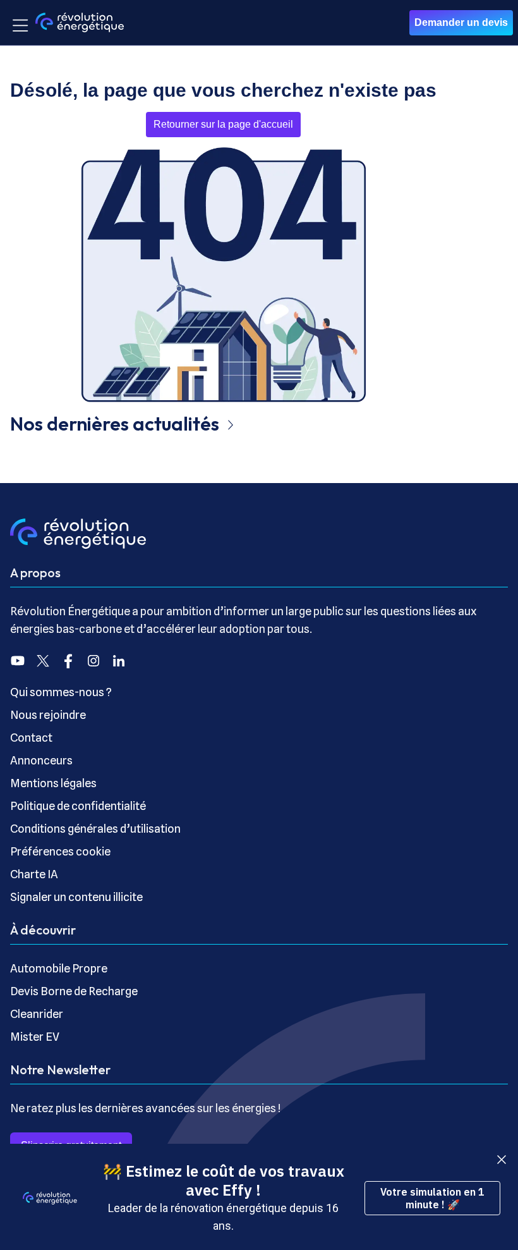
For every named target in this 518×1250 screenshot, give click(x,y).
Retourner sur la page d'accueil (223, 124)
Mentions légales (53, 783)
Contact (31, 737)
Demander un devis (461, 22)
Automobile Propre (58, 968)
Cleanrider (36, 1013)
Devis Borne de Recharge (74, 991)
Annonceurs (41, 760)
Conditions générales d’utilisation (95, 828)
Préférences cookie (60, 851)
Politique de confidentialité (78, 805)
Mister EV (34, 1036)
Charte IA (34, 874)
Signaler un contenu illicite (76, 897)
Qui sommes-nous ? (61, 692)
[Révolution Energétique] (79, 22)
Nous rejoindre (48, 714)
